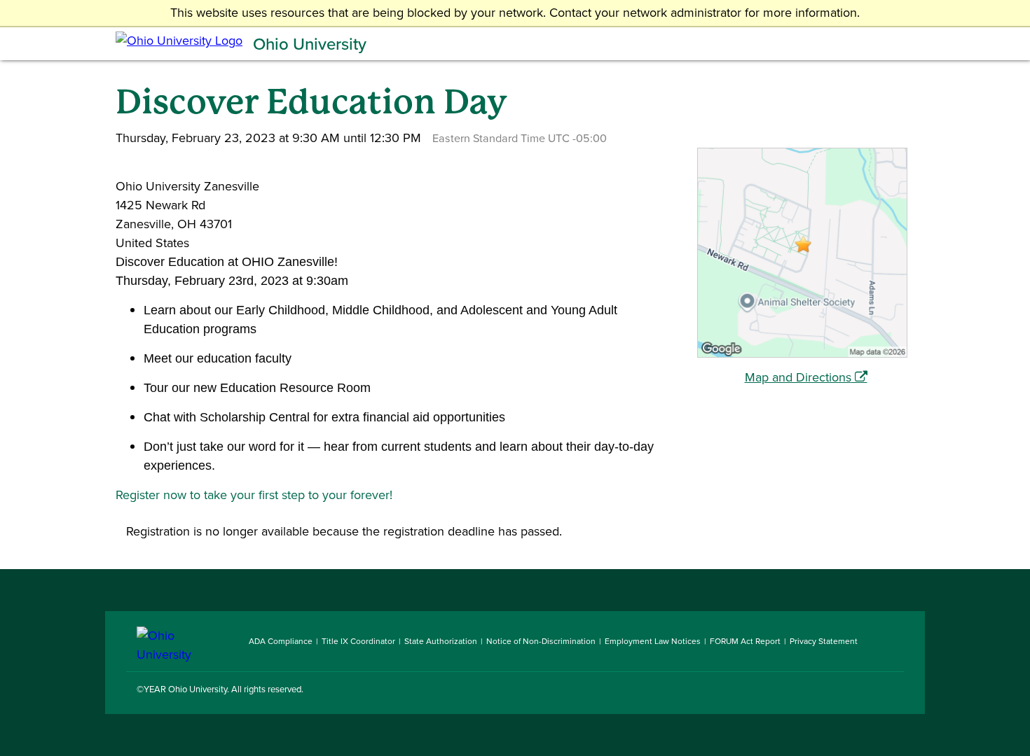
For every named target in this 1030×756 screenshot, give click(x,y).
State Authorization (440, 641)
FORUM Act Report (745, 641)
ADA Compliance (281, 641)
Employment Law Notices (653, 641)
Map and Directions (798, 377)
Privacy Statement (824, 641)
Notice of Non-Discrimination (541, 641)
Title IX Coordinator (358, 641)
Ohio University (309, 44)
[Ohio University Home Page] (182, 641)
